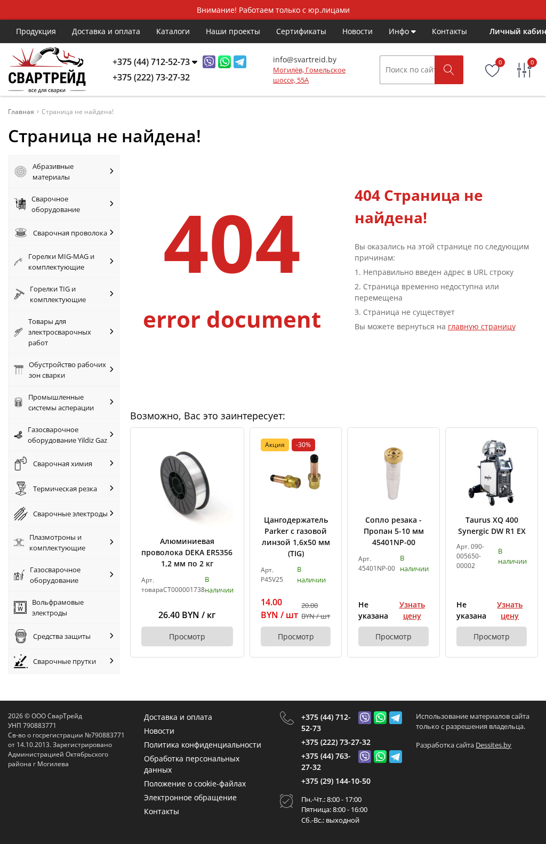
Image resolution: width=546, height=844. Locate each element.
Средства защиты (62, 636)
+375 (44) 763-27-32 (326, 761)
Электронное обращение (190, 797)
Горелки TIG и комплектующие (58, 294)
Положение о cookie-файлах (195, 783)
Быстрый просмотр (186, 484)
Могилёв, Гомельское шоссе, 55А (309, 75)
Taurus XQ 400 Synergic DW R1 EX (492, 525)
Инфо (400, 31)
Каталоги (173, 31)
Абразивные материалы (53, 171)
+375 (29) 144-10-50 (336, 781)
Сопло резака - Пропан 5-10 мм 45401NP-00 (394, 531)
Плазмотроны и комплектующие (57, 542)
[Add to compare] (225, 463)
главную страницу (482, 326)
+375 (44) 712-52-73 (326, 722)
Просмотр (187, 636)
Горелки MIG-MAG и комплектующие (61, 261)
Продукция (36, 31)
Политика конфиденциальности (202, 745)
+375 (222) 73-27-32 (336, 742)
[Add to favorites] (225, 446)
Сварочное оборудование (55, 204)
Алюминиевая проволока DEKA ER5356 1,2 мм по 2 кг (186, 552)
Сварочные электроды (70, 513)
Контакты (449, 31)
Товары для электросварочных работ (59, 331)
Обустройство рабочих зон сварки (67, 370)
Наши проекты (233, 31)
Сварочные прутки (64, 661)
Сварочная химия (62, 463)
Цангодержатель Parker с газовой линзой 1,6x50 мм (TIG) (296, 536)
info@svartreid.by (304, 59)
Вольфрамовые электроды (58, 607)
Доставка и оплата (106, 31)
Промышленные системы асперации (61, 402)
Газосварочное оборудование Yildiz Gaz (67, 435)
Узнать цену (412, 610)
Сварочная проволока (70, 233)
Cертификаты (301, 31)
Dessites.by (493, 745)
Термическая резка (65, 488)
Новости (357, 31)
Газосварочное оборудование (55, 575)
